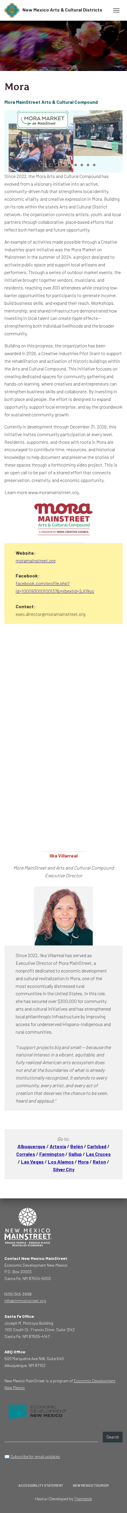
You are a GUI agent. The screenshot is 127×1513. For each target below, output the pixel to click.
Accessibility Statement (40, 1485)
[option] (63, 141)
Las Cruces (98, 1154)
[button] (45, 165)
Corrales (25, 1154)
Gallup (75, 1154)
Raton (99, 1161)
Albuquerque (31, 1146)
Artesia (58, 1146)
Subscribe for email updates (35, 1456)
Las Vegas (32, 1161)
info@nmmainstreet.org (25, 1300)
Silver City (63, 1169)
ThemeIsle (83, 1498)
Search (112, 1436)
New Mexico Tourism (91, 1485)
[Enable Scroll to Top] (115, 1501)
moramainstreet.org (36, 560)
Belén (76, 1146)
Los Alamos (61, 1161)
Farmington (51, 1154)
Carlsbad (96, 1146)
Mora (83, 1161)
